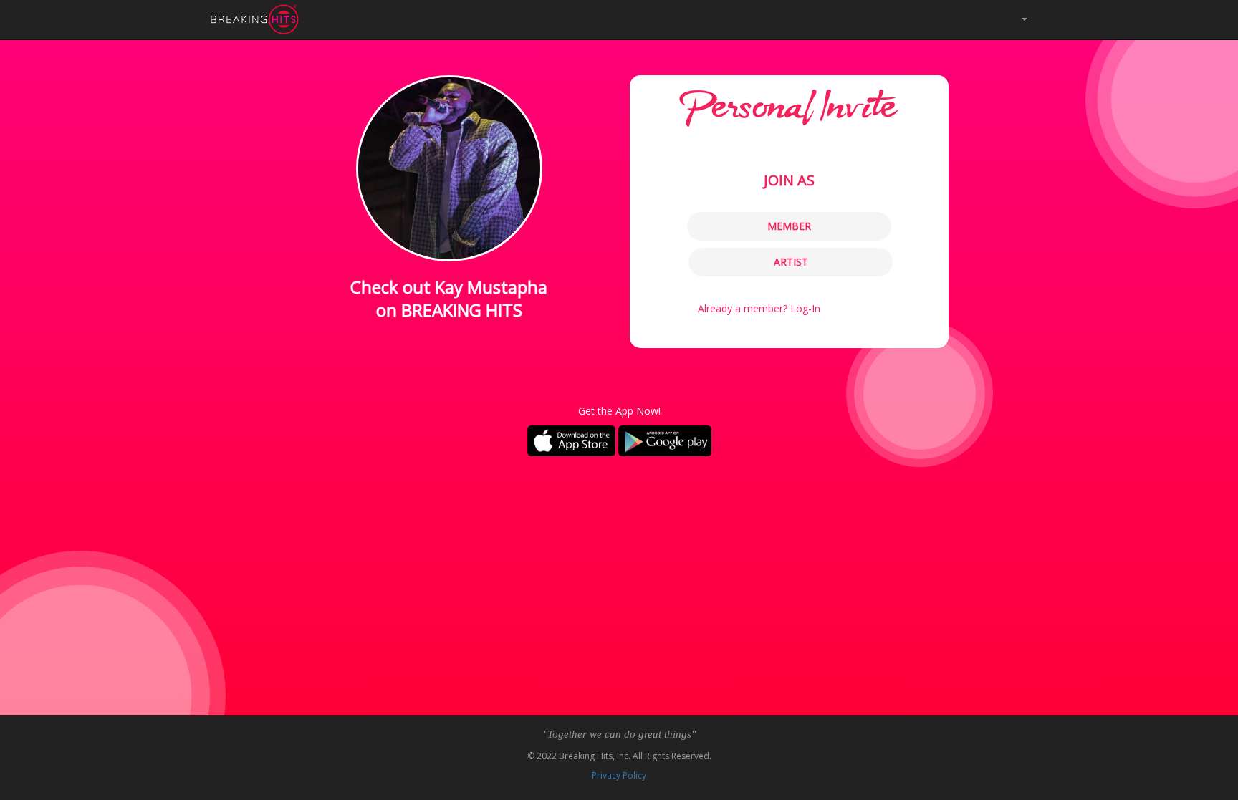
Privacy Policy (619, 775)
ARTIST (791, 262)
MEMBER (789, 226)
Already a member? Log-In (759, 308)
